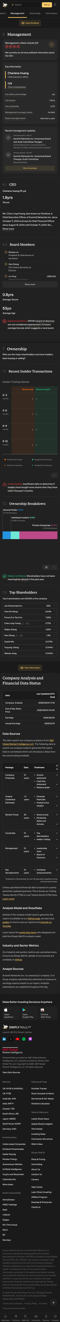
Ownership (34, 13)
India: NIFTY (8, 1103)
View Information (32, 668)
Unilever (6, 1214)
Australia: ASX (9, 1098)
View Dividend (32, 23)
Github (18, 959)
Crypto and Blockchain (13, 1174)
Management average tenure (18, 112)
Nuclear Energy (10, 1159)
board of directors (45, 321)
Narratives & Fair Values (42, 1098)
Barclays (7, 1240)
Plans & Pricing (38, 1159)
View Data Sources (11, 1072)
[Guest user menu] (55, 5)
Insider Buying (9, 1154)
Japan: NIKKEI (9, 1119)
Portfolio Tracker (39, 1088)
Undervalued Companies (14, 1144)
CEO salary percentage (15, 94)
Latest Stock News (40, 1119)
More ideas (8, 1184)
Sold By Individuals (14, 460)
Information (51, 13)
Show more (8, 228)
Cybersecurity (9, 1179)
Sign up (47, 5)
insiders (12, 487)
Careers (35, 1179)
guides (6, 922)
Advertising (36, 1164)
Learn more (8, 899)
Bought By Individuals (43, 460)
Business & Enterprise (41, 1202)
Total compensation (17, 87)
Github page (34, 918)
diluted (24, 579)
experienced (33, 324)
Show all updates (30, 168)
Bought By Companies (43, 465)
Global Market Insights (41, 1124)
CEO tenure (10, 100)
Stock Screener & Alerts (42, 1093)
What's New (37, 1144)
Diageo (6, 1220)
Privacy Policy (30, 1303)
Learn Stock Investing (41, 1192)
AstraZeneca (9, 1199)
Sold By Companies (14, 465)
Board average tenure (15, 118)
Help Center (37, 1187)
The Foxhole (36, 1129)
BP (4, 1235)
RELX (5, 1230)
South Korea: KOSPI (12, 1124)
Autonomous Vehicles (12, 1164)
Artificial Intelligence (12, 1169)
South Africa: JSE (11, 1113)
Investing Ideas (38, 1134)
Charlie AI (35, 1207)
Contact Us (36, 1174)
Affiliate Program (39, 1197)
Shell (5, 1210)
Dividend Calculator (40, 1103)
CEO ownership (12, 106)
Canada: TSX (9, 1109)
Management (17, 13)
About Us (35, 1169)
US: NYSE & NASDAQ (13, 1088)
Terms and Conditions (13, 1303)
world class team (27, 932)
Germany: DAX (9, 1129)
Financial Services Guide (14, 1308)
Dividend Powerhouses (13, 1149)
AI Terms (43, 1303)
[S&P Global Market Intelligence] (13, 1050)
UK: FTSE (7, 1093)
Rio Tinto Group (10, 1225)
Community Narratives (41, 1139)
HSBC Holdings (10, 1204)
